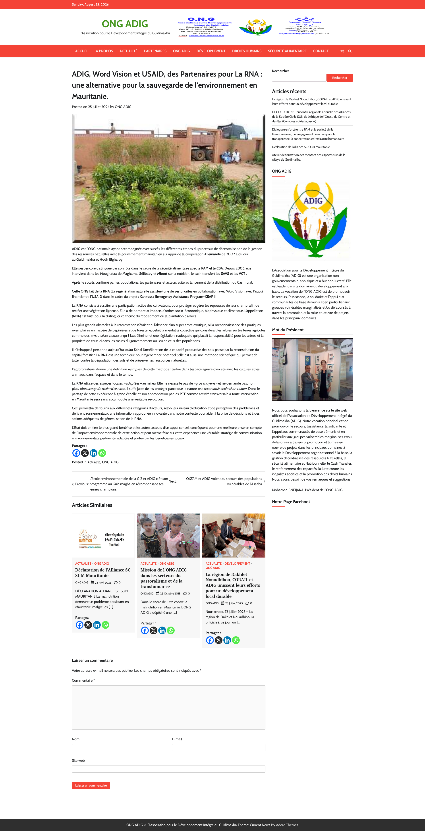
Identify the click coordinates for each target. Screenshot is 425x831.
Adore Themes (287, 825)
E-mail (177, 739)
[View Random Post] (342, 51)
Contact (321, 51)
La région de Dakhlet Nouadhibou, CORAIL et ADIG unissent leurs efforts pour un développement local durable (233, 585)
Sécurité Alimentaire (287, 51)
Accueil (82, 51)
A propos (104, 51)
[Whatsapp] (102, 453)
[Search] (349, 51)
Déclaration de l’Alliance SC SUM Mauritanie (102, 572)
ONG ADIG (125, 24)
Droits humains (246, 51)
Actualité (128, 51)
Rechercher (280, 71)
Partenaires (155, 51)
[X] (85, 453)
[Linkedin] (93, 453)
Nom (75, 739)
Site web (78, 760)
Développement (211, 51)
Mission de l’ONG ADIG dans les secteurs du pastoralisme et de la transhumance (164, 578)
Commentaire (83, 680)
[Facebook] (76, 453)
